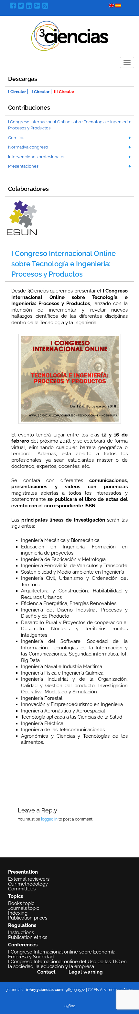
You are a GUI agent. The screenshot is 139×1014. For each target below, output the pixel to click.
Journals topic (23, 908)
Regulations (22, 925)
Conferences (22, 945)
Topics (15, 896)
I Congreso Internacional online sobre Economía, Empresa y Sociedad (62, 954)
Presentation (23, 872)
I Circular (17, 91)
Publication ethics (27, 937)
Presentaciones (23, 166)
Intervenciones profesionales (36, 156)
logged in (49, 819)
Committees (22, 889)
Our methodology (28, 884)
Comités (16, 137)
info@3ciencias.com (44, 989)
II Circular (39, 91)
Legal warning (86, 972)
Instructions (21, 932)
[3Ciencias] (69, 35)
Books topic (21, 903)
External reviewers (28, 879)
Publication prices (27, 918)
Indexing (17, 913)
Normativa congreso (28, 147)
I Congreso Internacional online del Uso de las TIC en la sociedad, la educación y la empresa (67, 964)
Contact (46, 972)
